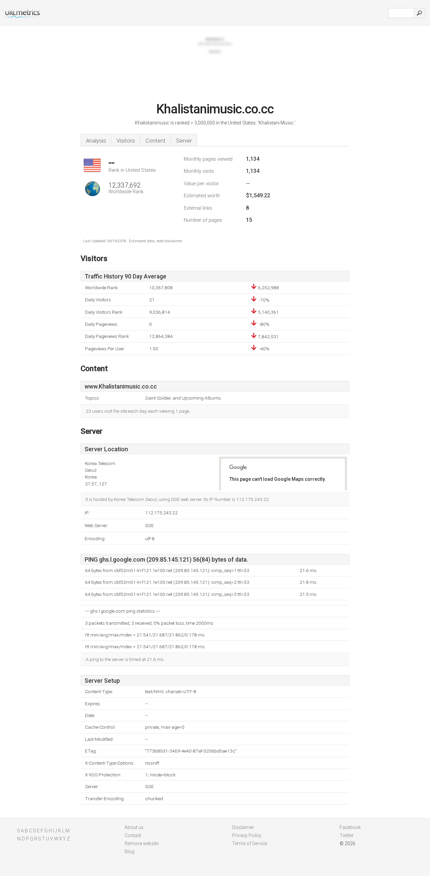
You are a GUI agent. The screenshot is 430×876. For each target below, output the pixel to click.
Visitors (126, 140)
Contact (133, 835)
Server (184, 140)
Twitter (347, 835)
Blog (129, 851)
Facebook (350, 827)
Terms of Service (249, 843)
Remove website (142, 843)
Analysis (96, 140)
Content (155, 140)
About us (134, 827)
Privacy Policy (246, 835)
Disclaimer (243, 827)
